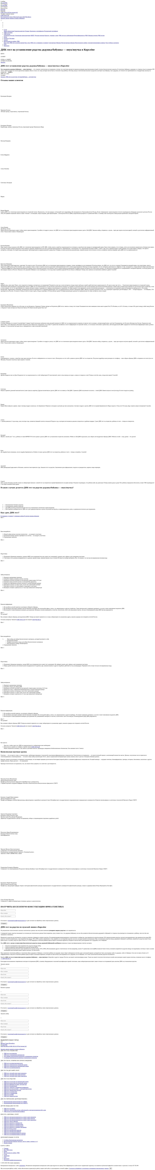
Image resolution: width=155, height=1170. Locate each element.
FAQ (5, 44)
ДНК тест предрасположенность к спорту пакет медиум (19, 1118)
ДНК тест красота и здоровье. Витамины (15, 1127)
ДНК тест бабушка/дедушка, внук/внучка (15, 1084)
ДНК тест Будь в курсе (10, 1128)
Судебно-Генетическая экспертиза (13, 1140)
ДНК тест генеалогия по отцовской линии (15, 1064)
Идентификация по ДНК (81, 35)
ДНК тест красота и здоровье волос (13, 1125)
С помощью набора (18, 516)
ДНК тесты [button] (7, 34)
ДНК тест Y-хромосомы (10, 1091)
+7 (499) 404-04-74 (6, 958)
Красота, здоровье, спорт (51, 35)
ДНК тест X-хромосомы (10, 1093)
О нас (5, 1154)
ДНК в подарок (8, 32)
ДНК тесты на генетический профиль (14, 1111)
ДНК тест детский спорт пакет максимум (15, 1076)
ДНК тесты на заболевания (66, 35)
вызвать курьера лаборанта (17, 18)
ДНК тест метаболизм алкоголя (12, 1130)
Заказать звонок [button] (5, 18)
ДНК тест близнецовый (10, 1086)
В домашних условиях (7, 516)
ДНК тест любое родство (11, 1096)
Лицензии (6, 1155)
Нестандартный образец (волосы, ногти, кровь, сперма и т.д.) (21, 1141)
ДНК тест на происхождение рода (13, 1063)
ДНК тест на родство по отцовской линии (15, 1083)
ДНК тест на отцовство (10, 1053)
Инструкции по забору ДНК (12, 1152)
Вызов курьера (8, 1143)
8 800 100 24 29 (5, 12)
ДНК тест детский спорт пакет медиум (14, 1074)
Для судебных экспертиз (112, 42)
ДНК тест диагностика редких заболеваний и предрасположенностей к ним (25, 1110)
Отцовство (7, 35)
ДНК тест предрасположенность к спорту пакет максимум (20, 1120)
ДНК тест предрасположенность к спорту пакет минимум (20, 1117)
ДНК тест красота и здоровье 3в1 (13, 1123)
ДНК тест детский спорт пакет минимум (15, 1073)
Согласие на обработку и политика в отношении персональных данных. (89, 1168)
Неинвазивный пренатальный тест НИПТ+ (16, 1103)
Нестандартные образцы (68, 42)
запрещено (22, 1165)
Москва (3, 1043)
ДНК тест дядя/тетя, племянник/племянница (16, 1087)
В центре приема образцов (31, 516)
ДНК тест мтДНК (9, 1094)
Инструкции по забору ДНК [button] (12, 41)
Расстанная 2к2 (13, 12)
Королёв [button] (3, 9)
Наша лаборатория (9, 31)
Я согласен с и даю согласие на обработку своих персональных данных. (30, 920)
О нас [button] (5, 29)
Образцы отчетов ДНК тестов (96, 35)
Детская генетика (39, 35)
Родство (12, 35)
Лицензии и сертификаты (37, 31)
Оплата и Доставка (9, 38)
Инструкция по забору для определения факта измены (90, 42)
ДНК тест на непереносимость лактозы (15, 1134)
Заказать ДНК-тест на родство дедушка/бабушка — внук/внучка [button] (18, 77)
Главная (6, 1148)
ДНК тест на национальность (12, 1067)
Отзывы (27, 31)
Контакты (6, 45)
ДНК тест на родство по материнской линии (16, 1081)
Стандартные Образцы (54, 42)
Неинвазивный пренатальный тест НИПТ (15, 1101)
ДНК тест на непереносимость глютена (15, 1133)
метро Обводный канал (16, 17)
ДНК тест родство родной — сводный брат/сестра (18, 1089)
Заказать (3, 62)
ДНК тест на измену (9, 1108)
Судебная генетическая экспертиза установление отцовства (20, 1057)
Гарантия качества (19, 31)
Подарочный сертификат (51, 31)
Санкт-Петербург (10, 1043)
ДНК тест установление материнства (14, 1055)
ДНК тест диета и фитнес (11, 1121)
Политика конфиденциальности (13, 1160)
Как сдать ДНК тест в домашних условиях (36, 42)
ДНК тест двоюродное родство (12, 1090)
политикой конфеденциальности (17, 920)
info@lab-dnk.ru (27, 17)
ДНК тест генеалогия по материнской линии (16, 1066)
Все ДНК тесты (8, 1150)
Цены (5, 37)
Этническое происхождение (22, 35)
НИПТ (32, 35)
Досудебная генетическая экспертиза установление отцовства (21, 1056)
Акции (6, 40)
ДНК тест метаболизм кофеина (12, 1131)
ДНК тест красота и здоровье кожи (13, 1124)
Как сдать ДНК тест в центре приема (14, 42)
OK (110, 1168)
